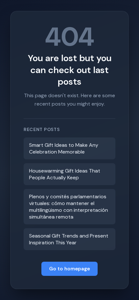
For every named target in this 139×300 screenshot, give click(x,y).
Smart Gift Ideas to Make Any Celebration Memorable (63, 148)
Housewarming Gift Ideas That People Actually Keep (64, 174)
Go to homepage (69, 269)
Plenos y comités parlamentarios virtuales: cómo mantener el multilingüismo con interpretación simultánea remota (68, 206)
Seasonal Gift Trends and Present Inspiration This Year (68, 239)
